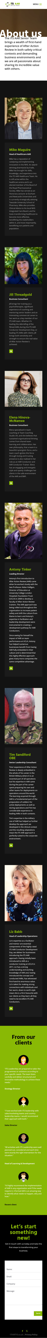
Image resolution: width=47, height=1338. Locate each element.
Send (38, 1313)
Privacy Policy (31, 1334)
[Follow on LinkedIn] (11, 351)
